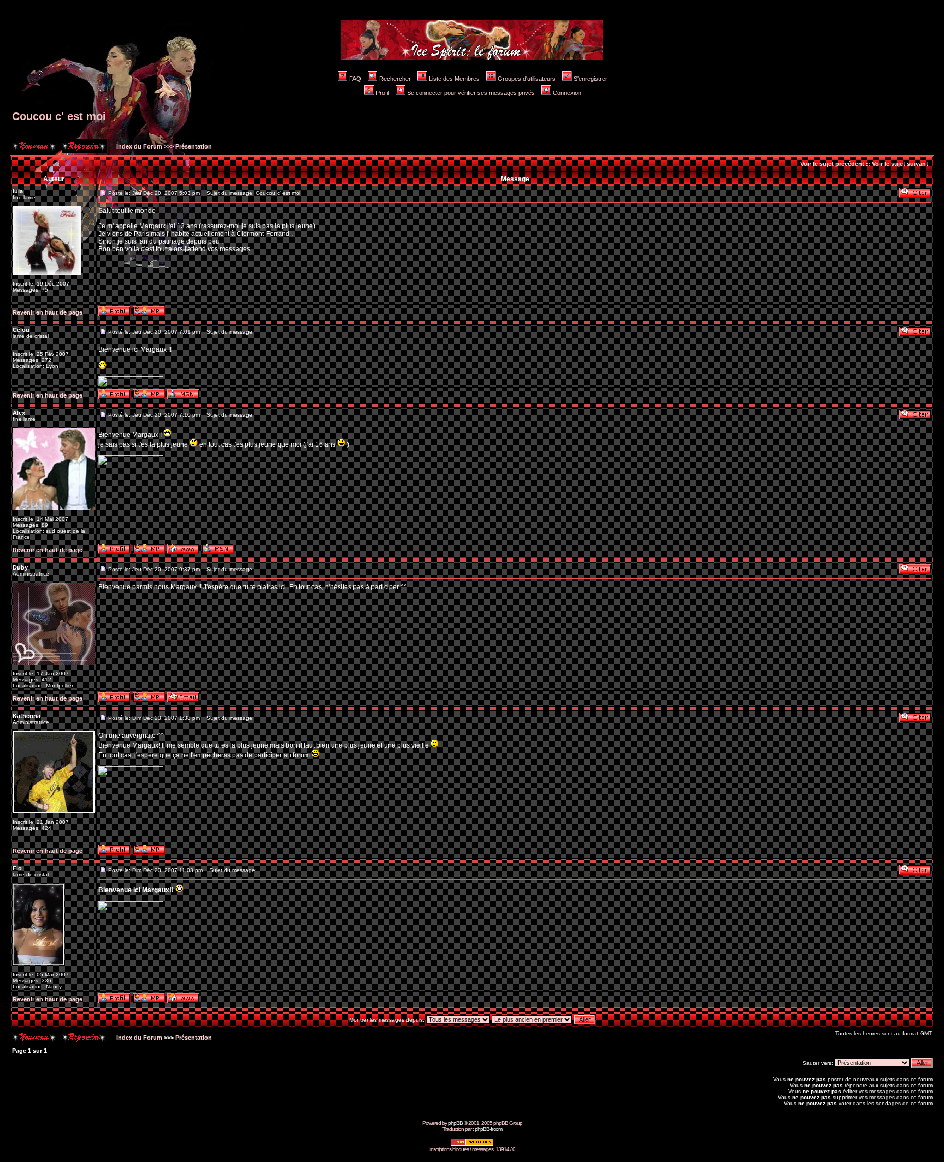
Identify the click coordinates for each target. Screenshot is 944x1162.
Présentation (193, 146)
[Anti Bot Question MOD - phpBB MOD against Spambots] (472, 1144)
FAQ (355, 78)
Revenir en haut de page (47, 312)
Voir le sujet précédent (832, 164)
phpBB (455, 1123)
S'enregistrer (590, 78)
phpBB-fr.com (488, 1129)
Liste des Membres (454, 78)
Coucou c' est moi (59, 116)
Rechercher (395, 78)
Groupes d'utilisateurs (527, 78)
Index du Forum (138, 146)
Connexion (567, 93)
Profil (382, 93)
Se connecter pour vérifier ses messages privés (471, 93)
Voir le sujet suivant (900, 164)
